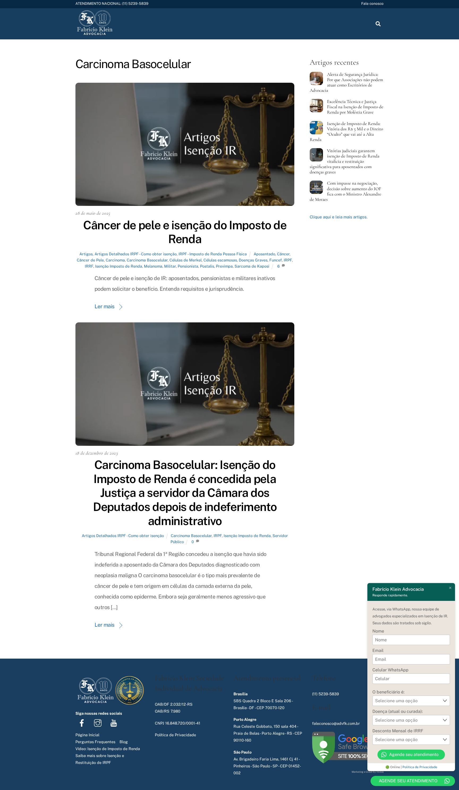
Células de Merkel (185, 260)
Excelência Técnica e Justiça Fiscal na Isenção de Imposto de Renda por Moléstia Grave (355, 107)
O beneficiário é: (388, 692)
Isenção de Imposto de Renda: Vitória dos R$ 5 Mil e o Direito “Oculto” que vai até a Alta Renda (346, 131)
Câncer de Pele (90, 260)
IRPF (288, 260)
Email (378, 650)
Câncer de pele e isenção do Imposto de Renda (185, 232)
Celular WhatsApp (390, 669)
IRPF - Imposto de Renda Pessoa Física (212, 254)
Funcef (275, 260)
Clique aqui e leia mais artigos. (338, 217)
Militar (170, 266)
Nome (378, 631)
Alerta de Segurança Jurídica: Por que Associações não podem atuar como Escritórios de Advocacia (346, 82)
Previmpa (224, 266)
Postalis (207, 266)
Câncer (283, 254)
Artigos (86, 254)
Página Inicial (87, 735)
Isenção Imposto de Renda (118, 266)
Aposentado (264, 254)
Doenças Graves (253, 260)
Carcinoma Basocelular (147, 260)
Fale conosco (372, 3)
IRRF (89, 266)
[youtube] (114, 722)
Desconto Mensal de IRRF (397, 730)
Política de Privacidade (419, 767)
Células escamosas (220, 260)
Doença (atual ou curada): (397, 711)
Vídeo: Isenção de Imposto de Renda (107, 748)
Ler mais (104, 306)
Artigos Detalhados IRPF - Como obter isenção (136, 254)
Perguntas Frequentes (95, 741)
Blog (124, 741)
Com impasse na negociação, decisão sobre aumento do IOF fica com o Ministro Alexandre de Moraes (345, 191)
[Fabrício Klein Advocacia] (94, 34)
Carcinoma (115, 260)
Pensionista (188, 266)
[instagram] (98, 722)
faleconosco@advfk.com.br (336, 723)
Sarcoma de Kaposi (252, 266)
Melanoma (153, 266)
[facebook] (82, 722)
